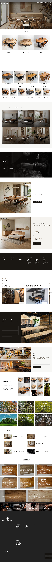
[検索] (44, 4)
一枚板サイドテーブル (18, 526)
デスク (34, 523)
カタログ (17, 545)
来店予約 (48, 557)
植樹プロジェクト (18, 547)
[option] (26, 1)
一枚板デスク (17, 523)
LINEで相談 (48, 555)
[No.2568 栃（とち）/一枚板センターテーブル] (26, 42)
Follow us (5, 391)
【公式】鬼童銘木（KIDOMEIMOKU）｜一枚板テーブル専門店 (9, 557)
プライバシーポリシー (37, 557)
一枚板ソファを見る (37, 243)
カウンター (35, 524)
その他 (25, 527)
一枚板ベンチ (17, 525)
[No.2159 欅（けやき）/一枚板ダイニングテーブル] (42, 42)
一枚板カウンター (18, 524)
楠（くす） (26, 523)
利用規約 (33, 557)
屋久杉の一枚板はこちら (38, 201)
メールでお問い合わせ (36, 532)
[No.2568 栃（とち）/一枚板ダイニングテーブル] (10, 42)
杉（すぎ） (26, 525)
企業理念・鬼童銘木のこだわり (19, 543)
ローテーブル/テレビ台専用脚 (45, 523)
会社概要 (30, 557)
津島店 (43, 532)
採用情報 (17, 546)
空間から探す (35, 518)
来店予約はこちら (37, 367)
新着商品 (26, 31)
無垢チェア (17, 527)
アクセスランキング (26, 65)
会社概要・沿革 (18, 542)
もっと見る (26, 58)
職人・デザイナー (18, 544)
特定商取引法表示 (42, 557)
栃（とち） (26, 524)
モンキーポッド (26, 526)
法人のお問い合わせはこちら (7, 337)
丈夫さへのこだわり (27, 532)
